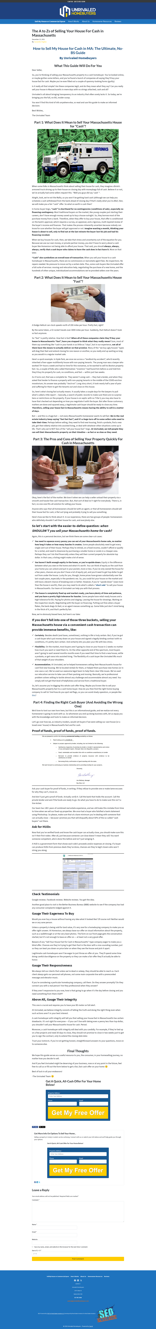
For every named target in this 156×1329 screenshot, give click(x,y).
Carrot (91, 1326)
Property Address (54, 1093)
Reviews (118, 21)
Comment (36, 1200)
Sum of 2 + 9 (36, 1250)
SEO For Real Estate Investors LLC (55, 1313)
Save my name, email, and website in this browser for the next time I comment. (61, 1247)
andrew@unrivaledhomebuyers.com (78, 1301)
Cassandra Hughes (40, 42)
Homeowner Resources (102, 21)
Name (34, 1224)
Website (34, 1239)
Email (81, 1100)
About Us (86, 21)
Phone (50, 1100)
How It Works (73, 21)
